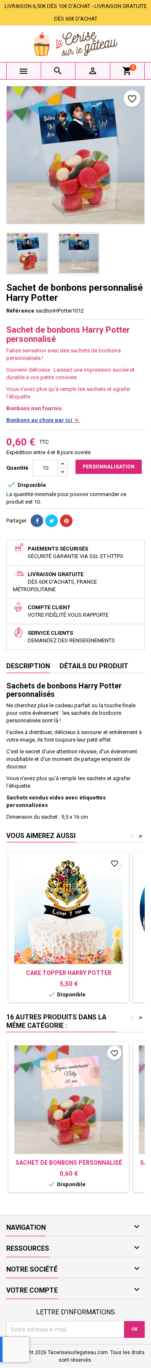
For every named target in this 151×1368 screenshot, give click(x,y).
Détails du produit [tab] (94, 666)
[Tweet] (51, 521)
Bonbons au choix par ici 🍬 (43, 420)
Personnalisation (109, 467)
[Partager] (37, 521)
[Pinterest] (66, 521)
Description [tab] (28, 666)
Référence (20, 311)
